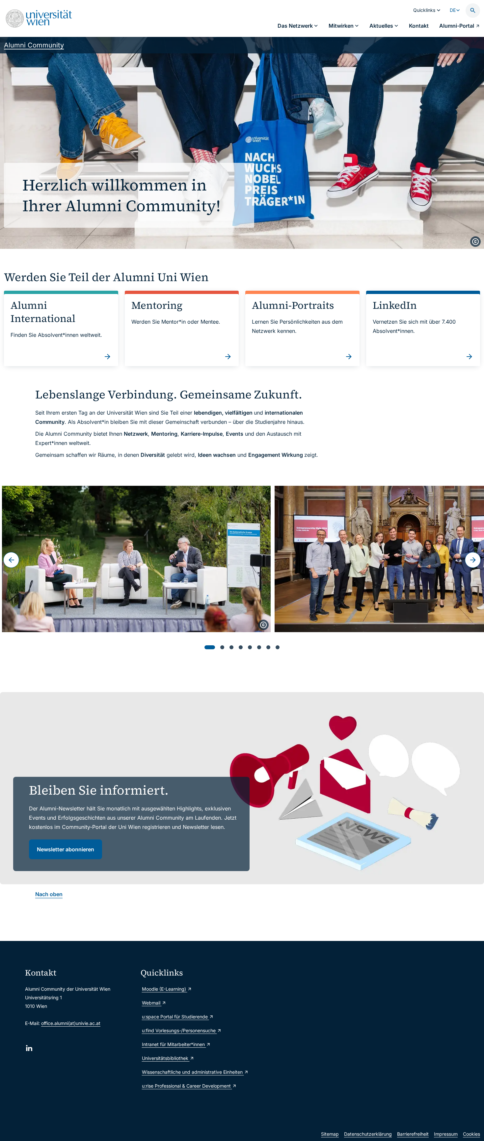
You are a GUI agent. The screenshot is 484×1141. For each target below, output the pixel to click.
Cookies (471, 1134)
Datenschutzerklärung (368, 1134)
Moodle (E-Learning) (164, 989)
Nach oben (49, 894)
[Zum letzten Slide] (11, 560)
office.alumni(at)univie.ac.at (70, 1023)
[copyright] (475, 241)
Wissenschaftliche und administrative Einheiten (193, 1072)
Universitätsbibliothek (166, 1058)
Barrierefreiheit (413, 1134)
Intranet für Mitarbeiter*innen (174, 1044)
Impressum (446, 1134)
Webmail (152, 1003)
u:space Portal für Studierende (175, 1016)
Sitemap (330, 1134)
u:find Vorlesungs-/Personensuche (179, 1030)
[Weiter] (473, 560)
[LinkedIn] (29, 1048)
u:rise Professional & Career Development (187, 1086)
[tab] (209, 647)
